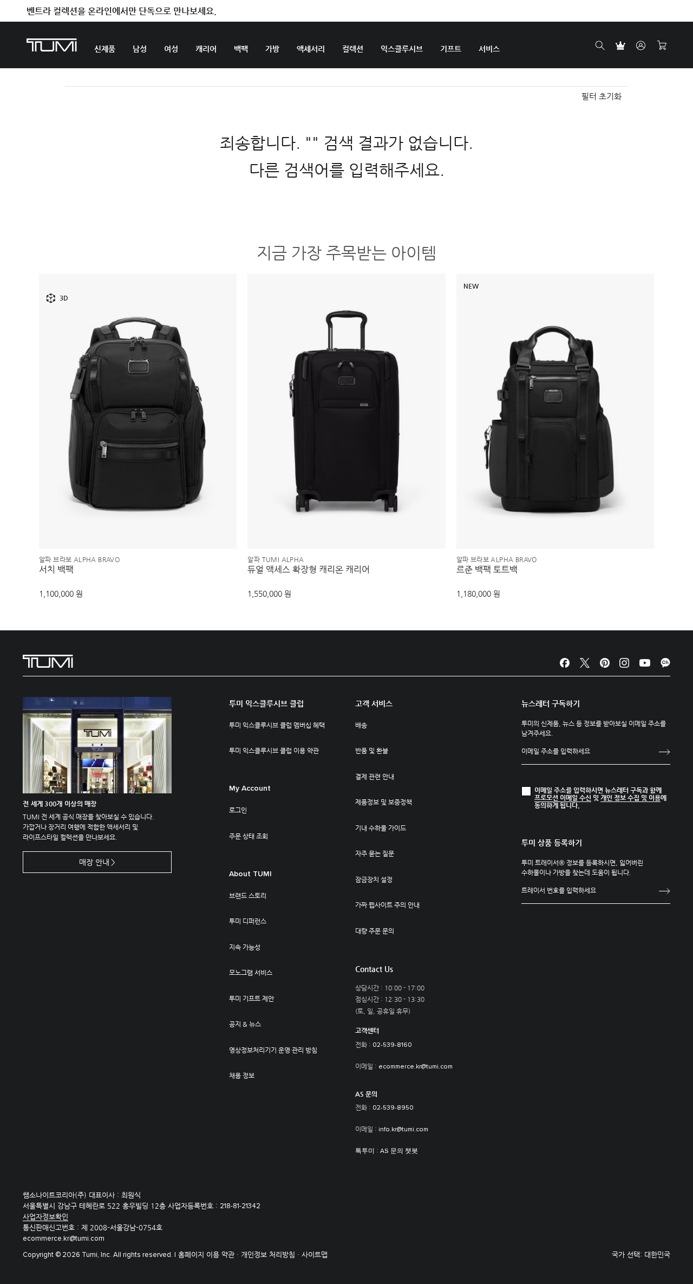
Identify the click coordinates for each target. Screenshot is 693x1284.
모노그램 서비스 (250, 972)
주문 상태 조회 (248, 836)
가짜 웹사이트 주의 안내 (387, 905)
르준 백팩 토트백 (487, 570)
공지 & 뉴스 (245, 1024)
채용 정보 (241, 1075)
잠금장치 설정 (374, 879)
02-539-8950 (393, 1108)
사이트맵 (315, 1254)
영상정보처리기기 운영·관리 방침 (273, 1050)
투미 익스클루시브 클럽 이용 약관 (274, 750)
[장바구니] (661, 45)
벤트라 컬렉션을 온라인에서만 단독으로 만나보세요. (122, 11)
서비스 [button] (489, 48)
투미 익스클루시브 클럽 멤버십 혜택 (277, 725)
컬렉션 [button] (352, 48)
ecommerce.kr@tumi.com (415, 1067)
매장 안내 (94, 862)
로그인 (238, 810)
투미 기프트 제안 (251, 998)
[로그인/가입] (641, 45)
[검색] (600, 45)
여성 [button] (171, 48)
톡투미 (365, 1151)
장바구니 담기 (138, 522)
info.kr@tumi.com (403, 1129)
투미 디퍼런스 (247, 921)
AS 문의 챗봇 (399, 1151)
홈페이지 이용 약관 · (209, 1254)
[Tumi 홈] (52, 44)
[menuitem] (105, 45)
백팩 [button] (241, 48)
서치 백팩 (56, 570)
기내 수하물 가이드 (380, 828)
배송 (361, 725)
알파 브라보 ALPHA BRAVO (79, 559)
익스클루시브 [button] (402, 48)
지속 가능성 (244, 947)
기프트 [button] (450, 48)
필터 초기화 (601, 96)
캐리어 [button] (206, 48)
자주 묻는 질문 (374, 853)
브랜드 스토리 (247, 896)
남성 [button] (140, 48)
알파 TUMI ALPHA (275, 559)
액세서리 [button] (311, 48)
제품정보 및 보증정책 (383, 802)
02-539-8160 (392, 1045)
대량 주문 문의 (374, 931)
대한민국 (657, 1254)
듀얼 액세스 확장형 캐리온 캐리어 (308, 570)
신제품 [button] (104, 48)
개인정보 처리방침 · (271, 1254)
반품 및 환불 (371, 750)
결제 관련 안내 (374, 776)
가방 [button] (272, 48)
